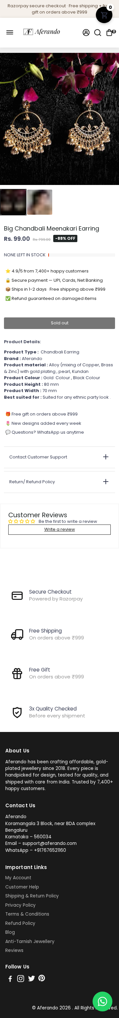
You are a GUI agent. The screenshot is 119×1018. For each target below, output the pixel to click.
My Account (18, 878)
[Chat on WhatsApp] (102, 1001)
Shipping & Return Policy (32, 896)
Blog (10, 932)
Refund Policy (20, 923)
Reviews (14, 950)
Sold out (59, 323)
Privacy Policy (20, 905)
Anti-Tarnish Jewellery (30, 941)
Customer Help (22, 887)
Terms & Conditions (27, 914)
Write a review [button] (59, 529)
